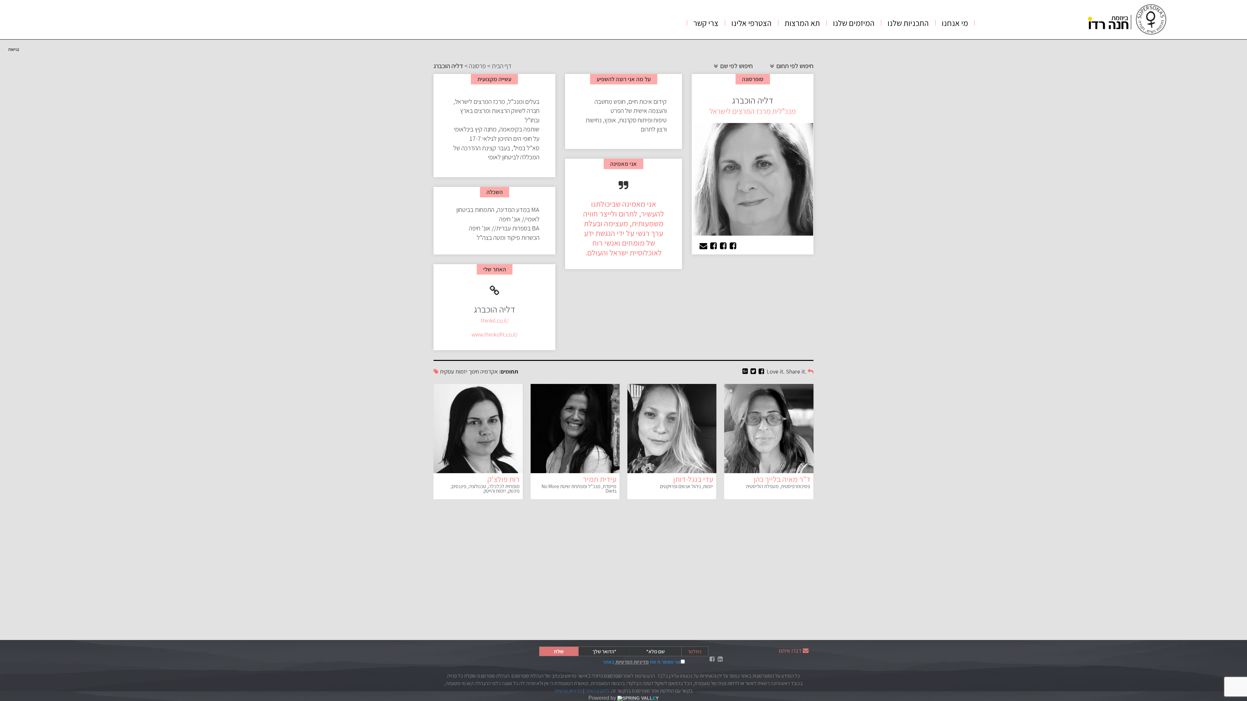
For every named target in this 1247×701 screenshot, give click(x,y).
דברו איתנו (790, 650)
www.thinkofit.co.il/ (495, 334)
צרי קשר (705, 23)
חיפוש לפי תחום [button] (794, 66)
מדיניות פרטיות (568, 690)
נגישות (13, 49)
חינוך (474, 371)
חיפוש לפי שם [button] (736, 66)
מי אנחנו (955, 23)
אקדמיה (489, 371)
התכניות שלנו (908, 23)
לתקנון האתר (597, 690)
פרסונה (477, 66)
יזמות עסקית (453, 371)
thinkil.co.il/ (495, 320)
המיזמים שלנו (854, 23)
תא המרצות (802, 23)
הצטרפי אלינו (751, 23)
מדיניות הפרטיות (631, 662)
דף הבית (501, 66)
